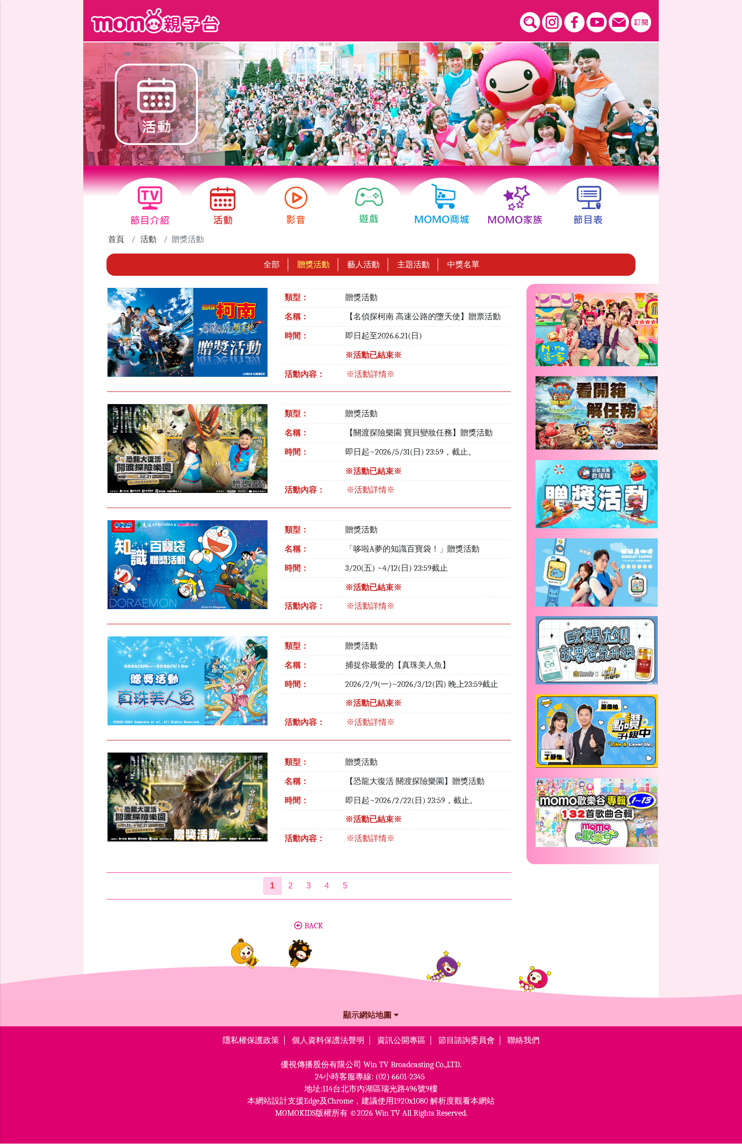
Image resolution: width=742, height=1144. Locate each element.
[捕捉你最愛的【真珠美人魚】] (188, 683)
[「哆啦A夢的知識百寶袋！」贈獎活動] (188, 568)
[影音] (296, 205)
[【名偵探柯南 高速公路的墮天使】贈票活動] (188, 335)
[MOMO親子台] (155, 20)
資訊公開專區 (401, 1040)
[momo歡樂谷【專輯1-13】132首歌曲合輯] (597, 816)
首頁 (116, 239)
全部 (271, 264)
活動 (148, 239)
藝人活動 (363, 264)
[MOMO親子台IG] (552, 22)
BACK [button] (312, 925)
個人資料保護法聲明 (328, 1040)
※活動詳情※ (370, 374)
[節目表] (588, 205)
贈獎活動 (313, 264)
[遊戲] (369, 205)
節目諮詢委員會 (466, 1040)
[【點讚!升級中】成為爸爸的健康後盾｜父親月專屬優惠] (597, 654)
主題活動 (413, 264)
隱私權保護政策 (251, 1040)
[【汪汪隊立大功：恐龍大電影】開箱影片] (597, 417)
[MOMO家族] (515, 205)
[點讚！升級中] (597, 735)
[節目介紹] (149, 205)
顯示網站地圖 (368, 1015)
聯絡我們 (523, 1040)
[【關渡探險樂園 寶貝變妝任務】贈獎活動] (188, 452)
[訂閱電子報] (641, 22)
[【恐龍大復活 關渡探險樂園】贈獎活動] (188, 800)
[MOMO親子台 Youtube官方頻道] (597, 22)
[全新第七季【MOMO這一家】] (597, 333)
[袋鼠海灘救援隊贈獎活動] (597, 498)
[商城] (441, 205)
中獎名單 (463, 264)
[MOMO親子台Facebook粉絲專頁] (574, 22)
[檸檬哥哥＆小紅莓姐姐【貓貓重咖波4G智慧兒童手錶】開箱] (597, 576)
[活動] (222, 205)
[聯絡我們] (619, 22)
